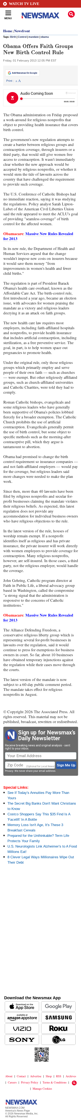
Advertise (35, 1076)
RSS (58, 1076)
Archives (71, 1076)
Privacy (9, 771)
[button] (71, 14)
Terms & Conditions (54, 1082)
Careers (12, 1082)
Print (9, 80)
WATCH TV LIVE (24, 4)
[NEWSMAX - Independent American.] (40, 15)
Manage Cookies (42, 1088)
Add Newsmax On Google (24, 73)
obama (45, 37)
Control (22, 37)
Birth (13, 37)
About (8, 1076)
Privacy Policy (29, 1082)
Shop (49, 1076)
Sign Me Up (66, 765)
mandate (33, 37)
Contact (21, 1076)
